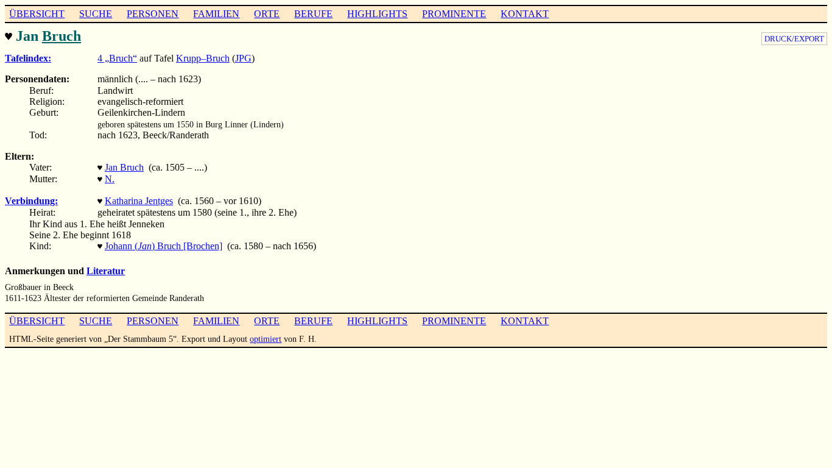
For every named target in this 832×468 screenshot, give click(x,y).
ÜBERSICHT (37, 14)
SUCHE (95, 14)
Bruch (61, 36)
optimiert (265, 339)
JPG (243, 58)
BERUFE (313, 14)
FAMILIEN (216, 14)
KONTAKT (525, 14)
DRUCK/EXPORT (794, 38)
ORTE (267, 14)
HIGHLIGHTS (377, 14)
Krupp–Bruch (203, 58)
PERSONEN (152, 14)
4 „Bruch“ (117, 58)
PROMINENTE (454, 14)
